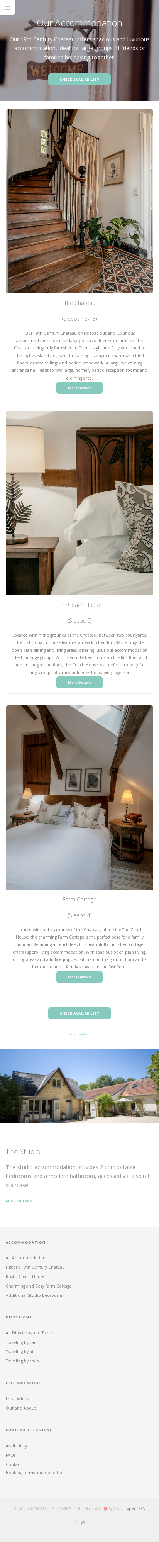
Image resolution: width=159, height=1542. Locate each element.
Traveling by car (21, 1342)
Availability (16, 1446)
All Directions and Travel (29, 1332)
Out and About (21, 1408)
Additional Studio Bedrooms (34, 1295)
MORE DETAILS (19, 1200)
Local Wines (17, 1398)
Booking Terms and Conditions (36, 1472)
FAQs (10, 1455)
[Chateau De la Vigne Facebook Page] (76, 1523)
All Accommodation (26, 1258)
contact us (81, 1034)
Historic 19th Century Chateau (35, 1267)
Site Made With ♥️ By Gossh (101, 1508)
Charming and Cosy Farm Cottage (38, 1286)
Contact (13, 1464)
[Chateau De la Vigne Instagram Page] (83, 1523)
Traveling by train (22, 1361)
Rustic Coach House (25, 1276)
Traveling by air (20, 1351)
